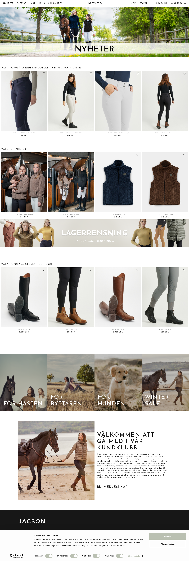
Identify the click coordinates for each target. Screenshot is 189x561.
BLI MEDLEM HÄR (112, 487)
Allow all (167, 536)
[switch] (74, 556)
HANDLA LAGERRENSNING (94, 241)
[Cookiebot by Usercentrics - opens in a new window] (16, 556)
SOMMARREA (55, 3)
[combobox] (140, 3)
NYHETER (8, 3)
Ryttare (21, 3)
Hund (41, 3)
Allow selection (167, 544)
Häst (32, 3)
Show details (134, 556)
